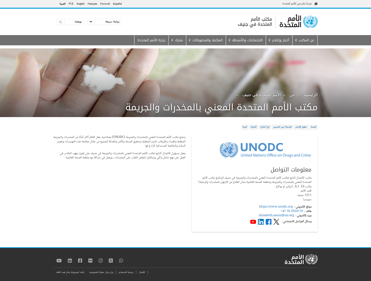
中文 (71, 4)
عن (292, 94)
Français (92, 3)
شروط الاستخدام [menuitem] (126, 272)
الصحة (313, 127)
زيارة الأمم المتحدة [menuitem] (151, 40)
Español (117, 3)
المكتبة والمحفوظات (207, 40)
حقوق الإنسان (301, 127)
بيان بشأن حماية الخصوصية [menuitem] (101, 272)
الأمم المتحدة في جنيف (261, 94)
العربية (63, 4)
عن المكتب (306, 40)
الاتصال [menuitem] (142, 272)
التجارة (254, 127)
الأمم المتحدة (290, 21)
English (81, 3)
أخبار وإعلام (280, 40)
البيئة (245, 127)
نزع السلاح (265, 127)
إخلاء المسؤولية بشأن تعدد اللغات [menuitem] (70, 272)
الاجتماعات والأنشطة (247, 40)
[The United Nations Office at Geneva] (310, 22)
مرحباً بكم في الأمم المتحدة (297, 3)
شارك (179, 40)
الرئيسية (311, 94)
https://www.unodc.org (276, 206)
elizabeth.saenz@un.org (276, 215)
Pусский (105, 3)
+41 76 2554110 (292, 211)
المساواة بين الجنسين (282, 127)
